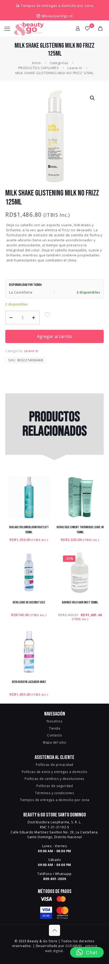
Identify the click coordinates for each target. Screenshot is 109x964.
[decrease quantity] (11, 317)
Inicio (36, 62)
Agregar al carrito (54, 336)
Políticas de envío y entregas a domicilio (55, 772)
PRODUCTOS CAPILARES (38, 67)
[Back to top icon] (54, 930)
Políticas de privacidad (54, 764)
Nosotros (54, 721)
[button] (92, 98)
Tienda (54, 728)
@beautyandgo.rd (56, 16)
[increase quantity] (33, 317)
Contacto (54, 735)
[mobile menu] (7, 28)
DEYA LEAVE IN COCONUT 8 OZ (29, 602)
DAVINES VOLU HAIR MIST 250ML (80, 602)
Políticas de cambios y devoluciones (54, 778)
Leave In (74, 67)
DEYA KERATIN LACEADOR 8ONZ (29, 682)
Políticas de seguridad (54, 786)
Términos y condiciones (54, 793)
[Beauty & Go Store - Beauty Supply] (29, 28)
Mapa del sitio (54, 742)
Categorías (59, 62)
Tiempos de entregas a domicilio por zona (57, 5)
